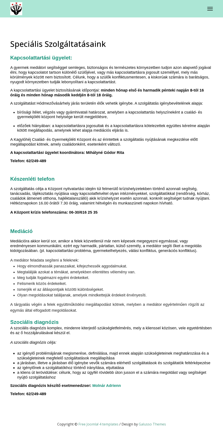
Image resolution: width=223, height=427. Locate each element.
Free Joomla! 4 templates (98, 424)
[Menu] (210, 9)
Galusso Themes (152, 424)
